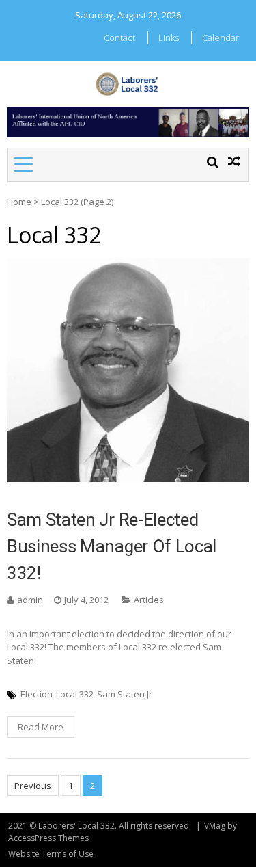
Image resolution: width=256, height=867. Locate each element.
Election (36, 694)
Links (168, 37)
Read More (40, 727)
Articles (149, 599)
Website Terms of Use (51, 853)
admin (30, 599)
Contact (119, 37)
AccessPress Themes (48, 838)
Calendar (220, 37)
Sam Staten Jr (124, 694)
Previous (32, 785)
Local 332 (75, 694)
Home (19, 202)
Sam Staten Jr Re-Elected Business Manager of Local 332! (111, 546)
